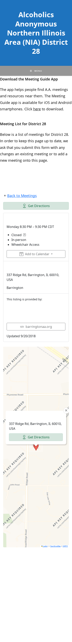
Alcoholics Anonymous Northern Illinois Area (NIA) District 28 (36, 33)
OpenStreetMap (55, 546)
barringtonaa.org (39, 326)
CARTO (65, 546)
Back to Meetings (22, 195)
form (46, 147)
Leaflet (45, 546)
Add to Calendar (37, 254)
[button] (36, 447)
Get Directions (39, 206)
